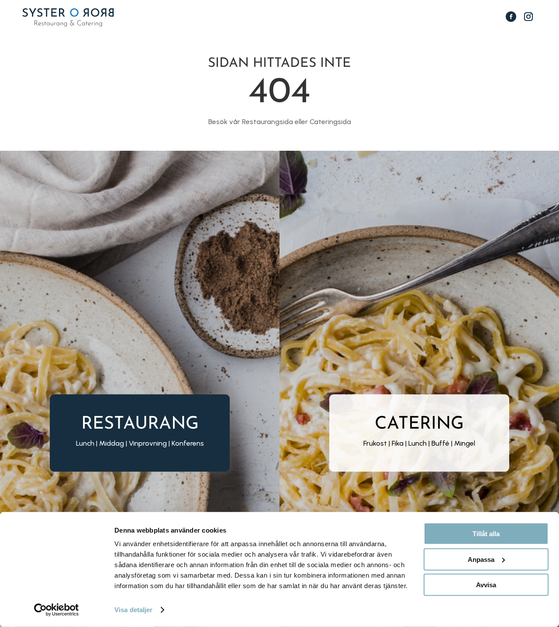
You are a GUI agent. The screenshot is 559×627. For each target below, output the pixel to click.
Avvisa (486, 585)
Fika (398, 443)
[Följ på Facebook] (511, 16)
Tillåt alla (486, 533)
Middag (111, 443)
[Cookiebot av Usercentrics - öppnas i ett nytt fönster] (56, 610)
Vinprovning (148, 443)
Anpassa (481, 559)
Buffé (440, 443)
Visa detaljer (133, 609)
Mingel (464, 443)
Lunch (417, 443)
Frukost (375, 443)
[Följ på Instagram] (528, 16)
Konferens (188, 443)
